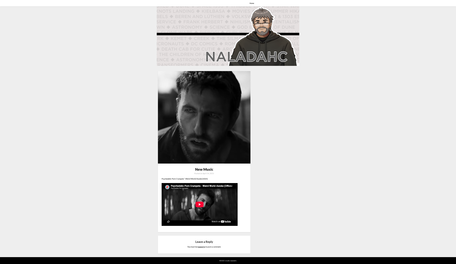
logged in (201, 247)
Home (251, 3)
